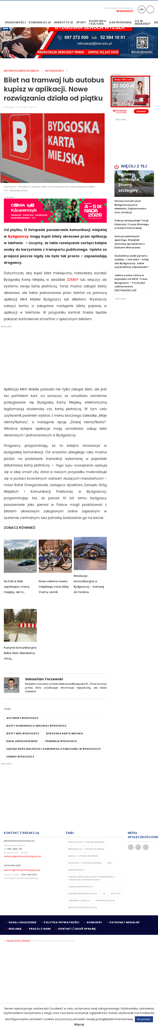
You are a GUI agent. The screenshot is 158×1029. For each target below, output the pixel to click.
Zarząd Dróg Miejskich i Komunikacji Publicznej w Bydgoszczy (53, 749)
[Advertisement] (53, 355)
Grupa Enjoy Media (18, 941)
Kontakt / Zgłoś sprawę (77, 929)
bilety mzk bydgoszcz (22, 733)
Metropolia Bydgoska (16, 9)
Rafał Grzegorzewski (22, 741)
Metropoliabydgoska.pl (21, 71)
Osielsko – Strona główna (85, 862)
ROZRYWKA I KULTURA (97, 22)
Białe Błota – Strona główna (86, 849)
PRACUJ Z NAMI (40, 929)
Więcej (79, 1024)
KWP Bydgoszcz (105, 900)
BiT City (115, 893)
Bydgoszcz (125, 11)
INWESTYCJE (63, 22)
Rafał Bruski (75, 869)
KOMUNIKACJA (40, 22)
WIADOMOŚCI (15, 22)
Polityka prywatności (61, 922)
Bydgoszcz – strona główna (86, 842)
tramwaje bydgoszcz (61, 741)
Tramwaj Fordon (79, 900)
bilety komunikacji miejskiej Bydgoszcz (36, 725)
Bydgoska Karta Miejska (64, 733)
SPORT (81, 22)
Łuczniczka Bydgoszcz (82, 893)
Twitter (138, 847)
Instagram (146, 847)
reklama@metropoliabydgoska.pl (22, 870)
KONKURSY (94, 922)
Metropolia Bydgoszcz (82, 907)
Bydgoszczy (18, 236)
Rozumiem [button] (144, 1019)
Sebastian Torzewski (44, 679)
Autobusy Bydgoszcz (22, 718)
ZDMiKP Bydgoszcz (20, 756)
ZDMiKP (72, 279)
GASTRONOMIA (120, 22)
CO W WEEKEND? (143, 22)
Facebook (131, 847)
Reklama (15, 929)
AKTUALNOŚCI (54, 71)
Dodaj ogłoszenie (22, 922)
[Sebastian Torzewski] (11, 685)
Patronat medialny (124, 922)
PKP (109, 862)
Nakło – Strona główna (83, 856)
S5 (104, 893)
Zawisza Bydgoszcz (80, 886)
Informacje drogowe (141, 9)
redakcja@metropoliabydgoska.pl (22, 856)
